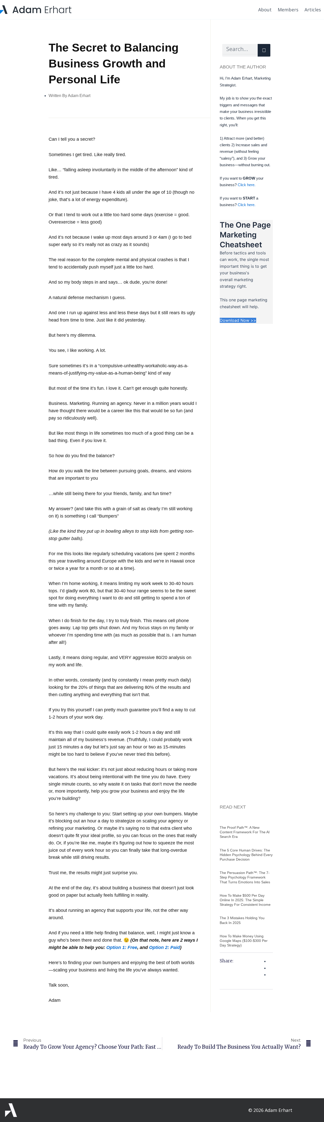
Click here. (246, 185)
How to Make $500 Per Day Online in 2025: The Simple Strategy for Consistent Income (245, 900)
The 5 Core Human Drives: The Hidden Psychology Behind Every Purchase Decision (246, 854)
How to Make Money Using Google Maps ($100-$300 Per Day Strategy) (244, 940)
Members (288, 10)
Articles (313, 10)
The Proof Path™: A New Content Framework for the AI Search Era (245, 832)
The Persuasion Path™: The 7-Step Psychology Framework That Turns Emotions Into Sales (245, 877)
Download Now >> (238, 320)
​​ (121, 947)
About (265, 10)
